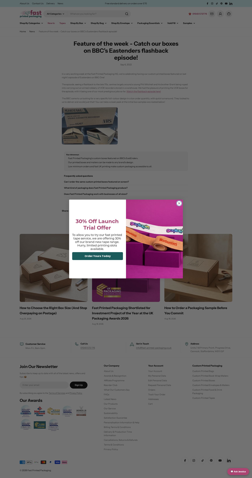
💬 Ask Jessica (238, 471)
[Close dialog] (179, 203)
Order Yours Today (98, 256)
